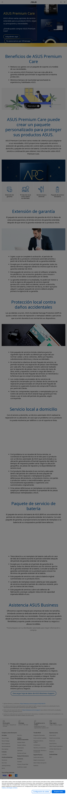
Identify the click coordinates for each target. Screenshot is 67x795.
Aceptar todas (58, 792)
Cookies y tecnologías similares (9, 787)
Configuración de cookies (41, 792)
